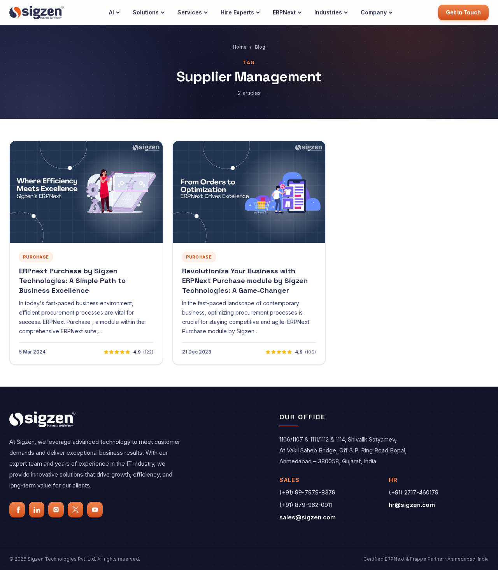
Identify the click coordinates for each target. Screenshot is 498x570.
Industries (328, 12)
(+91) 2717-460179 (413, 492)
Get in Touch (463, 12)
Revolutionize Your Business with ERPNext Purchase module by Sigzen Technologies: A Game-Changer (245, 280)
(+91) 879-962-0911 (305, 504)
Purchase (36, 257)
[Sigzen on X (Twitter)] (75, 509)
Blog (260, 47)
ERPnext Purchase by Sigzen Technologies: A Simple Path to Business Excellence (72, 280)
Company (374, 12)
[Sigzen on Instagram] (56, 509)
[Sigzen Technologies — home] (36, 12)
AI (111, 12)
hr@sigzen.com (412, 504)
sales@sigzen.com (307, 517)
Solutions (146, 12)
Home (240, 47)
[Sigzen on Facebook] (17, 509)
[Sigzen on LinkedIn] (36, 509)
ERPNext (284, 12)
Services (189, 12)
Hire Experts (237, 12)
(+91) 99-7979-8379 (307, 492)
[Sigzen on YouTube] (95, 509)
